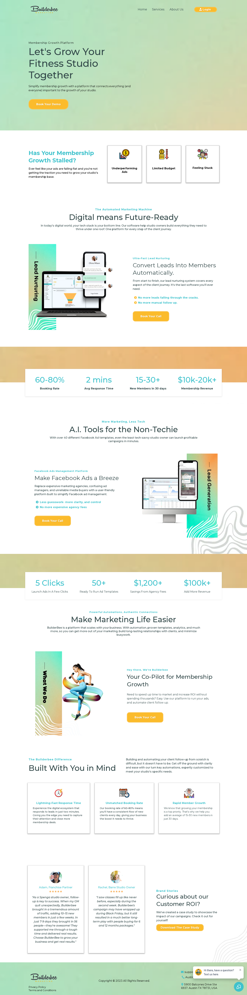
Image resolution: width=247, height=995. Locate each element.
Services (158, 9)
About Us (176, 9)
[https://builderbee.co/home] (44, 9)
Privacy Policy (37, 987)
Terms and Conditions (42, 990)
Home (142, 9)
